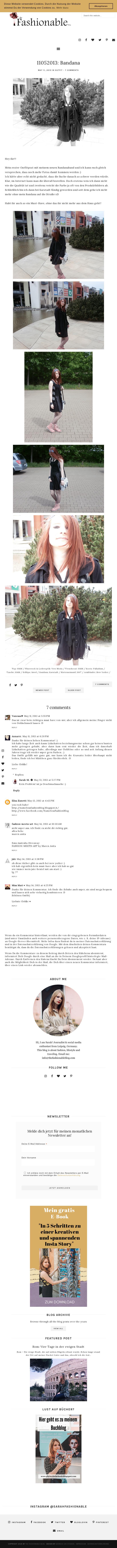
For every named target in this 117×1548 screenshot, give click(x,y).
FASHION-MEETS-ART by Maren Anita (34, 846)
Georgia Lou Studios (65, 1544)
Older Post (74, 690)
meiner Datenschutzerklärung (93, 941)
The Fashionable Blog (35, 1544)
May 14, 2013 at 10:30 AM (48, 824)
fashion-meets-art (22, 824)
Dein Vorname (29, 1157)
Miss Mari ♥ (18, 885)
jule (14, 859)
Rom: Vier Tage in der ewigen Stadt (58, 1346)
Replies (19, 774)
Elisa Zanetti (19, 800)
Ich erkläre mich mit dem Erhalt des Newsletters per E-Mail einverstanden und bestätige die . (55, 1174)
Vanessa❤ (17, 716)
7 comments (72, 70)
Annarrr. (17, 736)
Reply (14, 727)
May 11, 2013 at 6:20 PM (36, 736)
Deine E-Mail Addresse (34, 1144)
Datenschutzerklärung (69, 1175)
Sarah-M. (24, 780)
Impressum (81, 1544)
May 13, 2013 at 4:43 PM (40, 800)
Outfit (58, 70)
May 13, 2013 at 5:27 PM (47, 780)
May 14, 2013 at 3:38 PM (30, 859)
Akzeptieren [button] (101, 6)
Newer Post (42, 690)
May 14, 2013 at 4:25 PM (39, 885)
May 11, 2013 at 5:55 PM (37, 716)
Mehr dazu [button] (62, 8)
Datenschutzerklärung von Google (37, 944)
